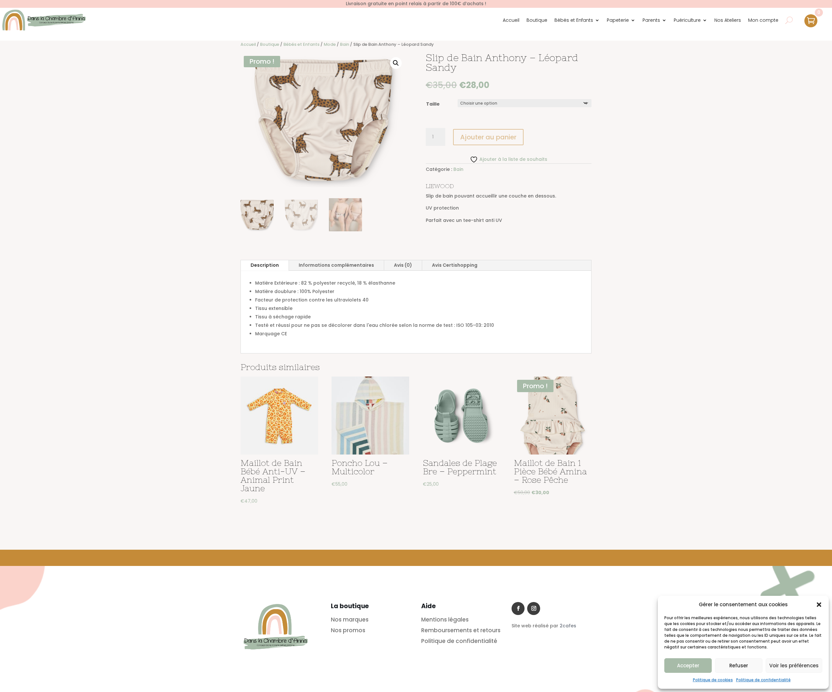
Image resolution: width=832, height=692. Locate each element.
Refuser (738, 665)
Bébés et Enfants (573, 20)
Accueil (511, 20)
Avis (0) (403, 265)
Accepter (688, 665)
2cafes (568, 625)
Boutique (536, 20)
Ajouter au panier (488, 137)
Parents (651, 20)
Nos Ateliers (727, 20)
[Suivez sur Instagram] (533, 608)
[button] (819, 604)
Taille (433, 104)
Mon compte (763, 20)
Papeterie (618, 20)
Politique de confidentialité (763, 680)
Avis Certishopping (454, 265)
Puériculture (687, 20)
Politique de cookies (713, 680)
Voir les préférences (794, 665)
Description (265, 265)
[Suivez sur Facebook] (518, 608)
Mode (330, 44)
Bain (344, 44)
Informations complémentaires (336, 265)
